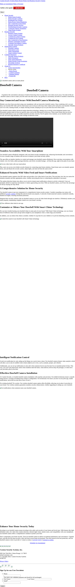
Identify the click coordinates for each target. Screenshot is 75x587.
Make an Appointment (6, 4)
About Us (7, 66)
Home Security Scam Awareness (17, 61)
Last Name (31, 579)
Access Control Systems (15, 35)
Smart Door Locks (13, 50)
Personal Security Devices (15, 25)
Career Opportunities (14, 68)
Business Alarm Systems (15, 33)
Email (6, 581)
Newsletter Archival (14, 63)
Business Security (10, 32)
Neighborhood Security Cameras (17, 27)
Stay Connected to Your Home (17, 23)
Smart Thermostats (13, 51)
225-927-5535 (37, 540)
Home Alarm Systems (14, 17)
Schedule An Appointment (37, 543)
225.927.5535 (19, 8)
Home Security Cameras (15, 18)
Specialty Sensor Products (15, 45)
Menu (2, 12)
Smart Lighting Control (15, 53)
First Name (7, 579)
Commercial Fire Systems (15, 38)
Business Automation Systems (17, 41)
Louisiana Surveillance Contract (17, 43)
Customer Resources (10, 54)
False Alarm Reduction (14, 59)
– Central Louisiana (14, 72)
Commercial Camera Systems (16, 36)
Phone (5, 574)
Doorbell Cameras (13, 48)
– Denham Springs (13, 74)
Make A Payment (18, 4)
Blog (6, 77)
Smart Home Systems (14, 30)
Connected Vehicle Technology (17, 28)
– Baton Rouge (12, 71)
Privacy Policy (4, 561)
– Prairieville (12, 76)
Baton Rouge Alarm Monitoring (17, 22)
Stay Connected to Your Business (17, 40)
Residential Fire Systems (15, 20)
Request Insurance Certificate (16, 64)
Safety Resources (13, 58)
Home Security (9, 15)
